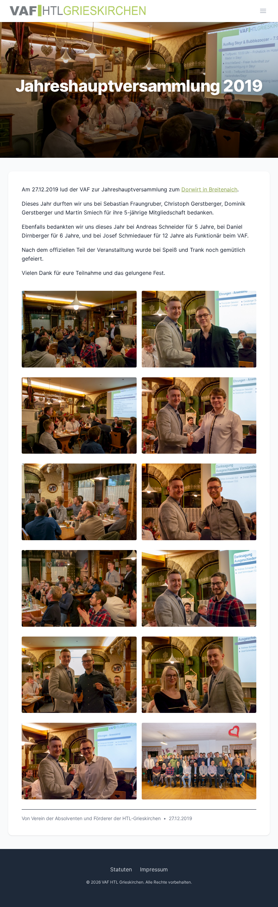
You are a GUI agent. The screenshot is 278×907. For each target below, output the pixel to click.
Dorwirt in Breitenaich (209, 189)
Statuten (121, 869)
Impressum (154, 869)
